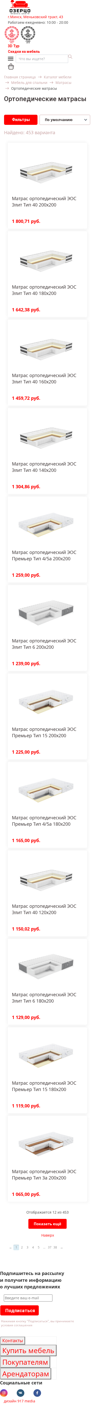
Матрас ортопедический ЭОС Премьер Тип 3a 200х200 (44, 1174)
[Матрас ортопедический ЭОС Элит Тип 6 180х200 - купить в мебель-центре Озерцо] (46, 965)
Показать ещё (47, 1223)
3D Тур (13, 46)
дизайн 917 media (19, 1401)
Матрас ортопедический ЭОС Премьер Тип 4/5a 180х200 (44, 821)
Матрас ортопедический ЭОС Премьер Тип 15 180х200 (44, 1086)
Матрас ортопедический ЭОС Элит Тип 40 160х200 (44, 378)
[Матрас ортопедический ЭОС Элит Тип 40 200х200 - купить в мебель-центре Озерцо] (46, 169)
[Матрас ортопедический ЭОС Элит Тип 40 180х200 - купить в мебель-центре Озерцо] (46, 257)
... (44, 1247)
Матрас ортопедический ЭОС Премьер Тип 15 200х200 (44, 732)
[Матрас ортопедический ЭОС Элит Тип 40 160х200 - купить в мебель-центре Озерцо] (46, 346)
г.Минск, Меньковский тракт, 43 (35, 16)
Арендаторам (25, 1373)
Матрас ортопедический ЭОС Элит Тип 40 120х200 (44, 909)
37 (49, 1247)
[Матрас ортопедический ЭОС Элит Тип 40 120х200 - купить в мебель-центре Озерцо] (46, 876)
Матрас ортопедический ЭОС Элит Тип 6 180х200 (44, 997)
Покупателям (25, 1362)
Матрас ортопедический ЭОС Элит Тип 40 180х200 (44, 290)
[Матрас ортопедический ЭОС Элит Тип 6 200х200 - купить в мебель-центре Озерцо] (46, 611)
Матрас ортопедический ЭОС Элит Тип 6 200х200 (44, 644)
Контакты (12, 1340)
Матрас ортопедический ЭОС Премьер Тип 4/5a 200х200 (44, 555)
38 (55, 1247)
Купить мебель (28, 1350)
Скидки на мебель (24, 52)
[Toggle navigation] (12, 59)
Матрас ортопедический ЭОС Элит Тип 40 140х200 (44, 467)
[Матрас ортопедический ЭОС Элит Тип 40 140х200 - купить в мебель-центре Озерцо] (46, 434)
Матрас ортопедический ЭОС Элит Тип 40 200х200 (44, 201)
